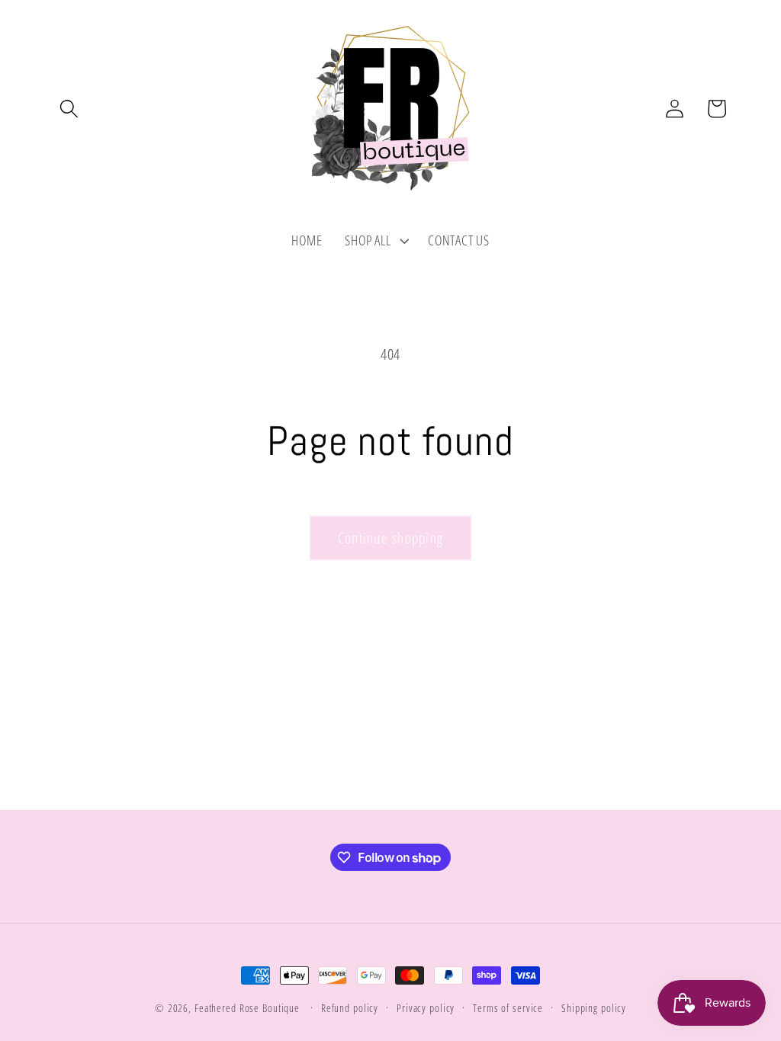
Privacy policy (426, 1008)
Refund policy (349, 1008)
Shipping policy (593, 1008)
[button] (69, 109)
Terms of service (508, 1008)
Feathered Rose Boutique (247, 1008)
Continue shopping (390, 537)
